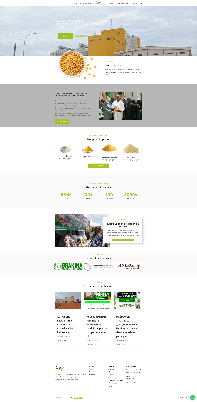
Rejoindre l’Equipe (113, 378)
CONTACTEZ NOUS (81, 36)
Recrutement (113, 383)
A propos (111, 372)
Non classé (60, 313)
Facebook (89, 313)
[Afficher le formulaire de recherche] (56, 3)
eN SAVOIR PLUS (62, 121)
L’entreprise (111, 369)
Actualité (88, 3)
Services (74, 3)
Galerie (111, 374)
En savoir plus (98, 165)
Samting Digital (78, 398)
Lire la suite (61, 340)
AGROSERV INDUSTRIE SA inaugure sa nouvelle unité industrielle (65, 324)
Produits (81, 3)
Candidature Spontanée (116, 380)
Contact (134, 3)
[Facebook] (141, 3)
